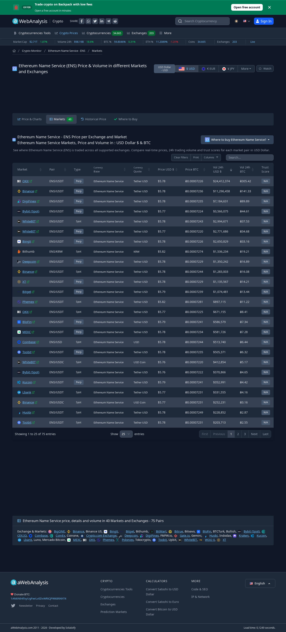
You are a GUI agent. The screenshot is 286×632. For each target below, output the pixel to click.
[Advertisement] (143, 93)
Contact (53, 605)
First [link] (205, 434)
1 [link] (231, 434)
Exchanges (143, 33)
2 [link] (238, 434)
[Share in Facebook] (82, 21)
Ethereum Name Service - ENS (66, 51)
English (260, 583)
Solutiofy (71, 627)
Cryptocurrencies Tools (116, 589)
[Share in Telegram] (108, 21)
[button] (40, 169)
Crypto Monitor (31, 51)
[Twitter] (13, 605)
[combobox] (202, 21)
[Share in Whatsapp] (88, 21)
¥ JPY (230, 69)
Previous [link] (219, 434)
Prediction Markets (113, 612)
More (245, 69)
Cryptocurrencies (104, 33)
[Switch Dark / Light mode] (236, 21)
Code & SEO (199, 589)
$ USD (190, 69)
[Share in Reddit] (115, 21)
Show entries (127, 434)
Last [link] (265, 434)
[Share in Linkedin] (102, 21)
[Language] (246, 21)
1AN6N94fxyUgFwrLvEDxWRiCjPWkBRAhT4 (38, 598)
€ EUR (210, 69)
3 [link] (245, 434)
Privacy (40, 605)
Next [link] (254, 434)
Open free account (247, 7)
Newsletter (26, 605)
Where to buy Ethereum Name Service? (238, 140)
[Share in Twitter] (95, 21)
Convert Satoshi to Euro (162, 602)
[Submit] (180, 22)
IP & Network (200, 597)
